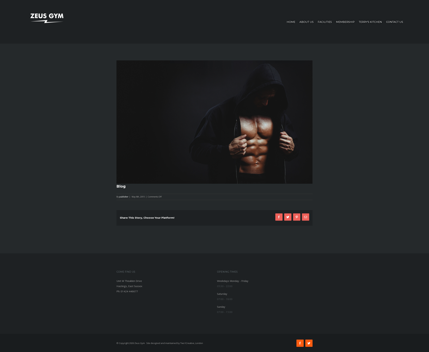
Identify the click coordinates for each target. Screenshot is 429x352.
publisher (123, 196)
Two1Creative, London (191, 343)
